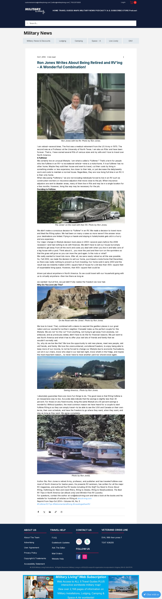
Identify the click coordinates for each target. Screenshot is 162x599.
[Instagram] (84, 556)
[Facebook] (78, 556)
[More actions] (123, 56)
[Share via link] (56, 512)
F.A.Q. (54, 537)
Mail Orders (57, 553)
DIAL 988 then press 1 (112, 537)
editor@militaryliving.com (60, 2)
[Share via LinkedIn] (50, 512)
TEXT (104, 542)
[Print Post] (61, 512)
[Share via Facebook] (38, 512)
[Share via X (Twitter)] (44, 512)
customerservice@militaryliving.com (37, 2)
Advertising (29, 542)
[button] (133, 2)
